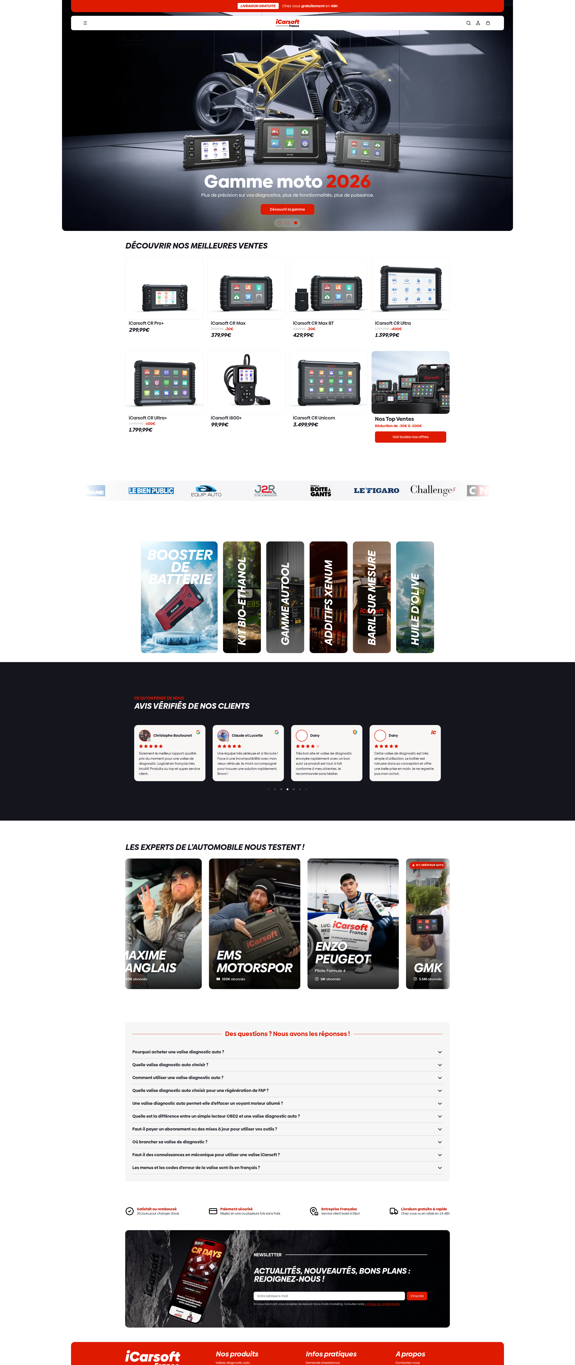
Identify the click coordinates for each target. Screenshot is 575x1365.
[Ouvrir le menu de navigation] (85, 23)
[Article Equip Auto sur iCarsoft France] (171, 490)
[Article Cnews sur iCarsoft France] (453, 490)
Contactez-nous (408, 1362)
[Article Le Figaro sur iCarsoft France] (340, 490)
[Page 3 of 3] (268, 789)
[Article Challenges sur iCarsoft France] (397, 490)
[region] (287, 753)
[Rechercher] (469, 23)
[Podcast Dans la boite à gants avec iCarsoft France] (284, 490)
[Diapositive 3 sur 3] (295, 222)
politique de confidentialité (382, 1304)
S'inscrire (417, 1296)
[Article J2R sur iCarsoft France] (228, 490)
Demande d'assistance (323, 1362)
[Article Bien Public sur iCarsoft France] (115, 490)
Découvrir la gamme (287, 209)
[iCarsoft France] (287, 23)
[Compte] (478, 23)
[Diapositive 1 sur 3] (279, 222)
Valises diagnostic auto (233, 1362)
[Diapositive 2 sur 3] (287, 222)
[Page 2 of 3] (281, 789)
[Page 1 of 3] (275, 789)
